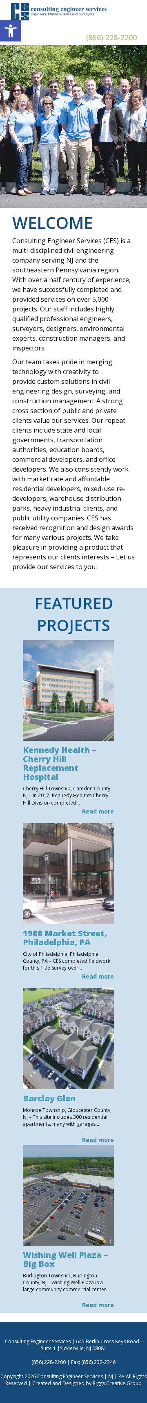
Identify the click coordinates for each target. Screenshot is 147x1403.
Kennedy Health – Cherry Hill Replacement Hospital (59, 763)
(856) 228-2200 (111, 37)
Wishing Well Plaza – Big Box (65, 1259)
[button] (10, 30)
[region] (73, 126)
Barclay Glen (49, 1098)
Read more (98, 811)
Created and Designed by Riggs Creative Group (87, 1383)
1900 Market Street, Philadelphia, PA (65, 938)
